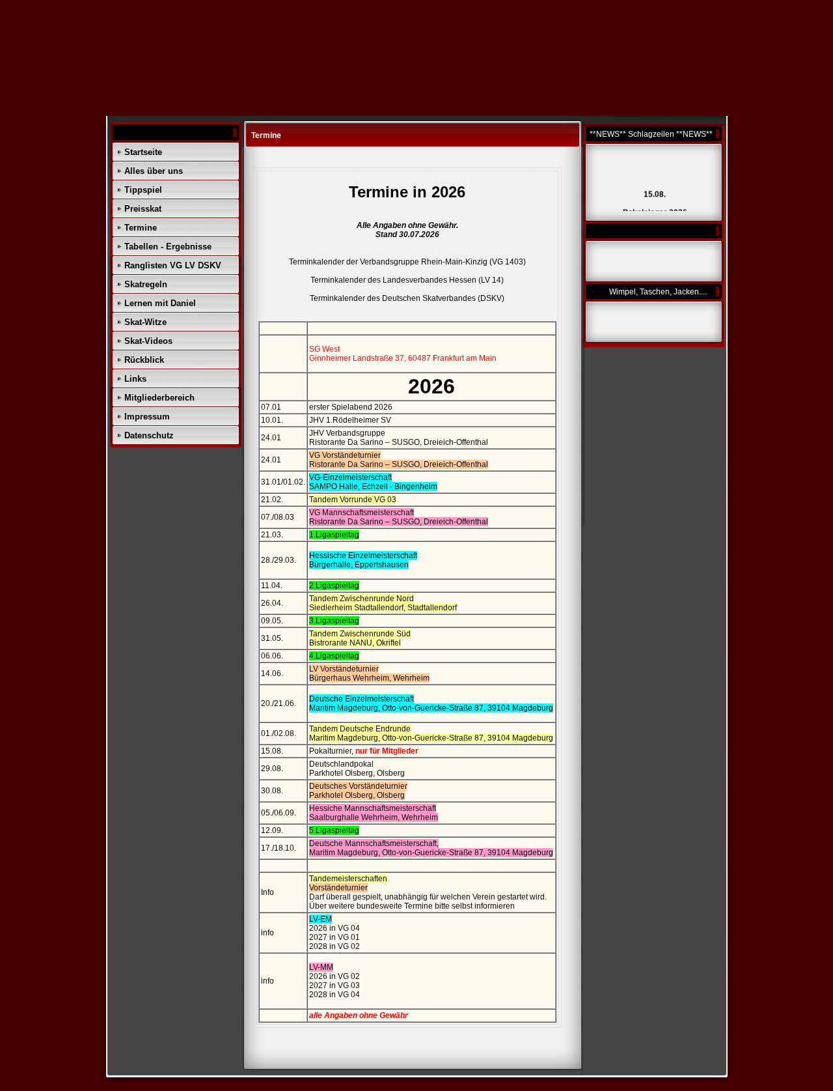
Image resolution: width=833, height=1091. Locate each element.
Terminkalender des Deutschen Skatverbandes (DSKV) (407, 298)
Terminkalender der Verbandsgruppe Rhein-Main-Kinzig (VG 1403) (407, 261)
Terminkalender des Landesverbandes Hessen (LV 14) (407, 280)
